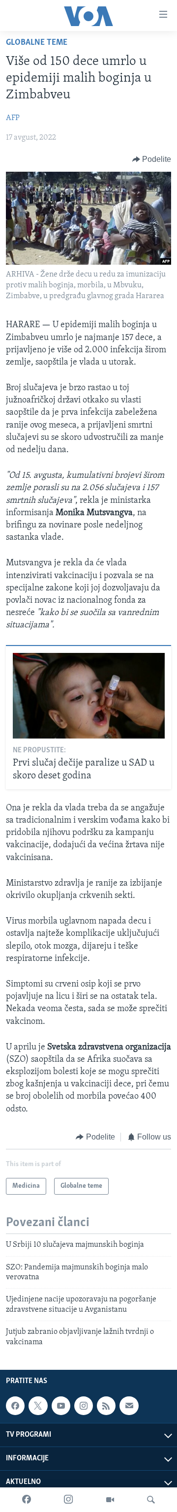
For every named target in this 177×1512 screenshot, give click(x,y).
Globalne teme (36, 42)
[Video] (110, 1499)
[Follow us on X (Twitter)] (38, 1405)
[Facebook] (26, 1499)
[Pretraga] (151, 1499)
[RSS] (106, 1405)
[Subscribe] (128, 1405)
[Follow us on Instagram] (83, 1405)
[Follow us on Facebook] (15, 1405)
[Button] (152, 159)
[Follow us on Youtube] (61, 1405)
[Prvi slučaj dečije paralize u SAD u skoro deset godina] (89, 696)
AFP (13, 118)
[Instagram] (68, 1499)
